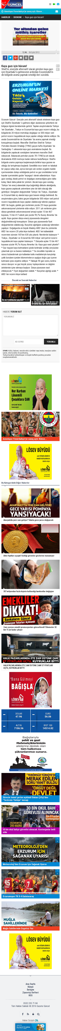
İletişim (30, 989)
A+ (57, 65)
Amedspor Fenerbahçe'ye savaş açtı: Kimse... (24, 11)
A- (58, 69)
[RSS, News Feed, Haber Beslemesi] (27, 1014)
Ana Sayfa (30, 984)
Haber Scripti (28, 1020)
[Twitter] (10, 57)
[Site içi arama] (38, 1014)
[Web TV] (54, 4)
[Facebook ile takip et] (22, 1014)
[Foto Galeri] (58, 4)
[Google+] (15, 57)
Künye (30, 986)
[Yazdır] (26, 57)
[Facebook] (5, 57)
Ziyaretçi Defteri (30, 992)
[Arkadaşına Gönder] (21, 57)
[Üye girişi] (33, 1014)
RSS (30, 995)
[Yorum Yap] (31, 57)
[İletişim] (56, 11)
